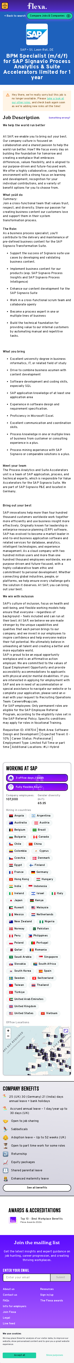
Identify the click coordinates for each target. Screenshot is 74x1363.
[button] (38, 1051)
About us (8, 1289)
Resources (47, 1289)
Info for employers (14, 1306)
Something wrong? (59, 117)
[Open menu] (4, 5)
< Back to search (15, 16)
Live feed (9, 1323)
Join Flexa (9, 1312)
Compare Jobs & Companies (47, 15)
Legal (6, 1318)
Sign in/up (46, 1295)
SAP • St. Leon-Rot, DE (37, 50)
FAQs (6, 1300)
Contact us (10, 1295)
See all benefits (37, 1188)
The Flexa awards (51, 1300)
